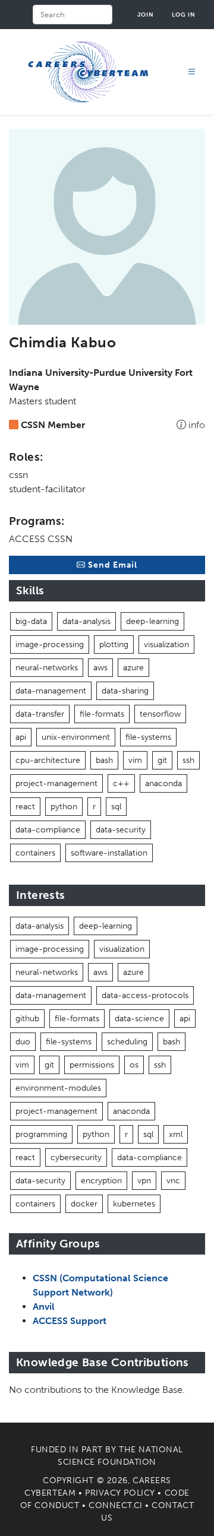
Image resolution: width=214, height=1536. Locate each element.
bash (104, 760)
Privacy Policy (120, 1493)
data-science (139, 1019)
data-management (50, 691)
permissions (92, 1065)
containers (35, 853)
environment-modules (58, 1088)
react (25, 807)
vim (135, 760)
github (27, 1019)
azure (133, 668)
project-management (56, 783)
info (195, 424)
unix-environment (76, 737)
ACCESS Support (69, 1320)
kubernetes (134, 1204)
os (134, 1065)
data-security (121, 830)
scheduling (127, 1042)
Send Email (111, 565)
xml (175, 1134)
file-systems (148, 737)
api (20, 737)
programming (41, 1134)
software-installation (109, 853)
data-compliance (47, 830)
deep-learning (152, 621)
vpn (144, 1181)
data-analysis (86, 621)
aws (100, 668)
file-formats (102, 714)
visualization (166, 644)
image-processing (49, 644)
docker (84, 1204)
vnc (173, 1181)
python (64, 807)
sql (116, 807)
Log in (184, 14)
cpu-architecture (47, 760)
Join (145, 14)
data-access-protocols (145, 995)
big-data (31, 621)
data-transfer (39, 714)
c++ (121, 783)
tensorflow (160, 714)
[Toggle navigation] (192, 72)
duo (22, 1042)
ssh (188, 760)
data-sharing (125, 691)
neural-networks (46, 668)
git (162, 760)
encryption (101, 1181)
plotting (113, 644)
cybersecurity (76, 1157)
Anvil (44, 1306)
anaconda (163, 783)
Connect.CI (116, 1505)
